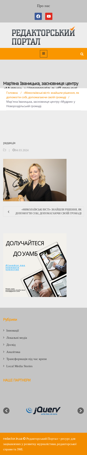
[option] (43, 410)
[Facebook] (39, 16)
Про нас (43, 6)
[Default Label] (48, 16)
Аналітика (13, 352)
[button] (6, 410)
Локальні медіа (16, 337)
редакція (9, 143)
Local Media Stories (19, 366)
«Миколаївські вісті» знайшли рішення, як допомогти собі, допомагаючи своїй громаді (48, 211)
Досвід (11, 344)
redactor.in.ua (12, 438)
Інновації (12, 330)
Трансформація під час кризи (26, 359)
